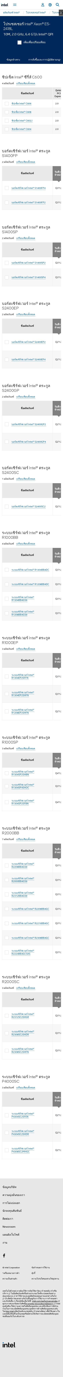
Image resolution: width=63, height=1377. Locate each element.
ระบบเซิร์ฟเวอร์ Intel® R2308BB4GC (30, 937)
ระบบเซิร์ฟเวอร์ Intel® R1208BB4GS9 (23, 613)
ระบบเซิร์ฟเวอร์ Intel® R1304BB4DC (30, 569)
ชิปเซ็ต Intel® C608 (21, 111)
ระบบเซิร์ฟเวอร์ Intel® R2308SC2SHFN (23, 1050)
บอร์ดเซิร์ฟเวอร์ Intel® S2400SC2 (29, 506)
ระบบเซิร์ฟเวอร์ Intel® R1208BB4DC (30, 584)
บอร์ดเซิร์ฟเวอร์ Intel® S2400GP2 (29, 424)
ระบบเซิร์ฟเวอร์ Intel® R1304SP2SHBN (23, 773)
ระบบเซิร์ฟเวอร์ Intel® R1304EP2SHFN (23, 694)
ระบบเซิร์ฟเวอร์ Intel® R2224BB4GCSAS (23, 952)
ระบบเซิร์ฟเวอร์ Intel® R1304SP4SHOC (23, 786)
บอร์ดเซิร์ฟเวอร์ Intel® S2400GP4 (29, 441)
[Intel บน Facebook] (4, 1256)
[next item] (61, 13)
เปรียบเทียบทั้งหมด (25, 83)
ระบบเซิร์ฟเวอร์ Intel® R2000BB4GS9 (23, 880)
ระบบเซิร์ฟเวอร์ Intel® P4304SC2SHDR (23, 1133)
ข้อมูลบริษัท (9, 1187)
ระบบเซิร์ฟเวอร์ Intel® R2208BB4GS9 (23, 865)
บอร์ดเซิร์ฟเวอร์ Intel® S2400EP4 (29, 359)
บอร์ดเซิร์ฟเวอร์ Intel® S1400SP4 (29, 277)
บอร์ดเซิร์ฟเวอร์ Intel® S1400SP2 (29, 262)
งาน (5, 1242)
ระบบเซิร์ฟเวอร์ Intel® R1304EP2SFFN (23, 676)
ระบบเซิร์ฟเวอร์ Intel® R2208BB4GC (30, 908)
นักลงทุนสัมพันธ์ (12, 1211)
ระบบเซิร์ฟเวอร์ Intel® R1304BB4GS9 (23, 599)
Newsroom (9, 1226)
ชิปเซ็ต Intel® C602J (22, 120)
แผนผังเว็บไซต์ (11, 1234)
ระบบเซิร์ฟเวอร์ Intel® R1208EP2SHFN (23, 711)
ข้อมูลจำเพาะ (13, 59)
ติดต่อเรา (8, 1218)
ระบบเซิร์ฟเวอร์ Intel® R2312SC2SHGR (23, 1016)
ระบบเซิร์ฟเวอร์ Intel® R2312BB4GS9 (23, 894)
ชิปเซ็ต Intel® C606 (21, 103)
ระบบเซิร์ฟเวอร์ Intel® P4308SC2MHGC (23, 1150)
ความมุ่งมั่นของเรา (14, 1195)
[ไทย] (50, 4)
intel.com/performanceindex (45, 1301)
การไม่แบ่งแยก (11, 1203)
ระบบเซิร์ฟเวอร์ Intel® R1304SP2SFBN (23, 802)
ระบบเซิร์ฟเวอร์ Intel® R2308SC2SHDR (23, 1033)
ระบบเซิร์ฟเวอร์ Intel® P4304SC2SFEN (23, 1115)
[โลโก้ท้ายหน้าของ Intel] (9, 1344)
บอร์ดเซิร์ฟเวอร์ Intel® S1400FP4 (29, 188)
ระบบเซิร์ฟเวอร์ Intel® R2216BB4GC (30, 923)
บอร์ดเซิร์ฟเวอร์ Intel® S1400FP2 (29, 202)
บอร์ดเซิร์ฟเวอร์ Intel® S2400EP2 (29, 341)
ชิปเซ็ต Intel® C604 (21, 129)
